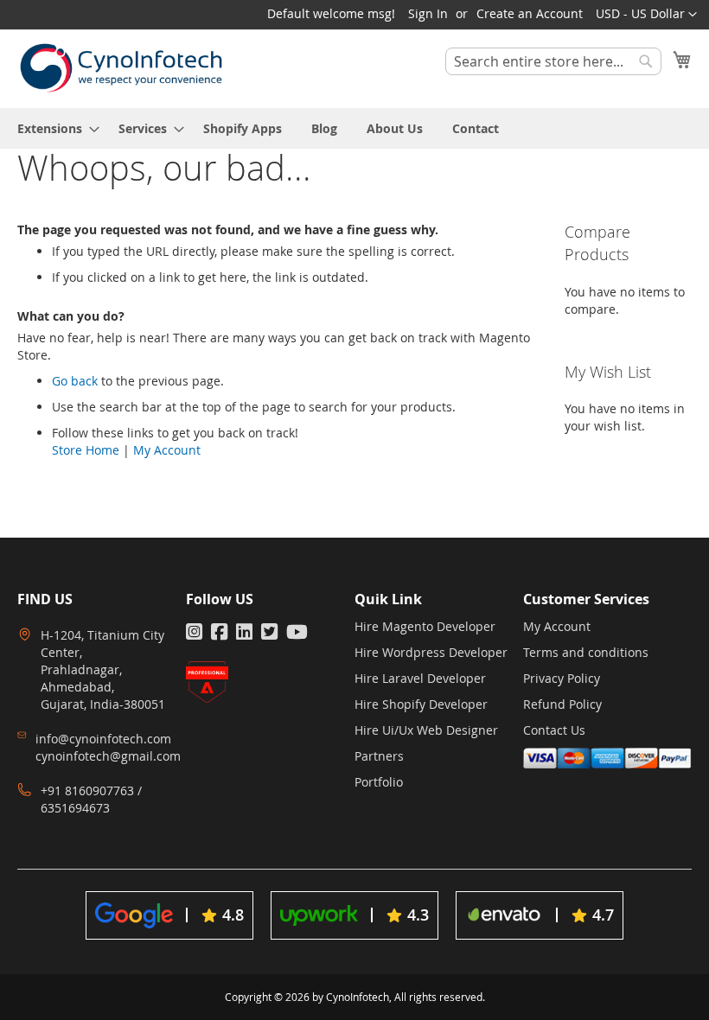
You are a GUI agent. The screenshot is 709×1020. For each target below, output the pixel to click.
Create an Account (529, 13)
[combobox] (553, 61)
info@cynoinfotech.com (103, 738)
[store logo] (121, 68)
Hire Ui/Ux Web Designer (426, 730)
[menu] (354, 128)
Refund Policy (562, 704)
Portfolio (378, 782)
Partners (379, 756)
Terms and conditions (585, 652)
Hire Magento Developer (424, 626)
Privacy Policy (561, 678)
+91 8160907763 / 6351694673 (91, 799)
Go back (75, 381)
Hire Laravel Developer (420, 678)
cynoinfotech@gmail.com (108, 756)
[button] (646, 14)
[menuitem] (53, 128)
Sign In (428, 13)
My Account (167, 450)
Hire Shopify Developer (421, 704)
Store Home (85, 450)
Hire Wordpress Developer (431, 652)
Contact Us (554, 730)
